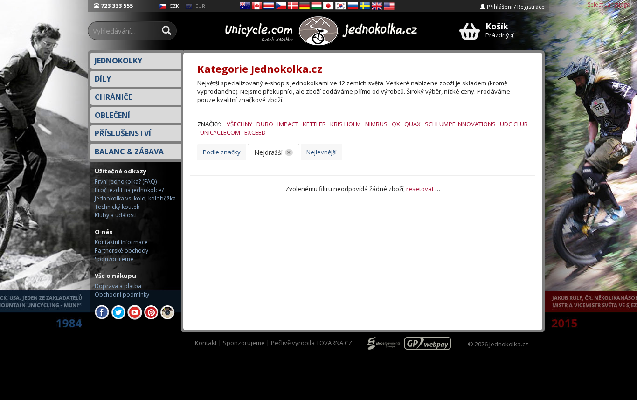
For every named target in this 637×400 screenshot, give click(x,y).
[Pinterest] (151, 312)
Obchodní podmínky (122, 294)
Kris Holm (345, 124)
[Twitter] (118, 312)
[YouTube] (134, 312)
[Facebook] (102, 312)
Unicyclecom (220, 132)
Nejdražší (268, 152)
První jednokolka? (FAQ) (126, 182)
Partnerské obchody (121, 251)
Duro (264, 124)
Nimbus (376, 124)
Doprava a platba (118, 286)
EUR (199, 5)
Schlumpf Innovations (460, 124)
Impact (287, 124)
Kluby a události (116, 215)
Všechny (239, 124)
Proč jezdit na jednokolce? (129, 190)
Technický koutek (117, 207)
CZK (173, 5)
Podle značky (222, 152)
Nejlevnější (321, 152)
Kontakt (206, 342)
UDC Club (514, 124)
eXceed (255, 132)
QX (396, 124)
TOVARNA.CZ (334, 342)
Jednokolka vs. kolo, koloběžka (135, 198)
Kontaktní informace (121, 242)
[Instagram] (167, 312)
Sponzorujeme (114, 259)
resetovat (420, 189)
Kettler (314, 124)
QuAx (412, 124)
